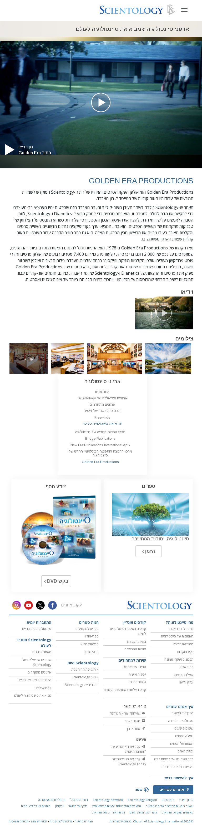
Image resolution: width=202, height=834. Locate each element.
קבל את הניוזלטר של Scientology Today (129, 761)
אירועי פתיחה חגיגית (85, 669)
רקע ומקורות (185, 651)
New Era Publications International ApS (100, 445)
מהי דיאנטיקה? (183, 644)
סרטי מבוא (91, 651)
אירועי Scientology (85, 677)
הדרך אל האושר (182, 713)
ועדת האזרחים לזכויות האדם (108, 812)
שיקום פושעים (183, 728)
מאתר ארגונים (41, 652)
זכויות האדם (185, 751)
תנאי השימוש (39, 821)
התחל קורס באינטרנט (51, 800)
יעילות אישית (137, 674)
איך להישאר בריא (179, 777)
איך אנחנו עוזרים (179, 706)
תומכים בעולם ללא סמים (35, 806)
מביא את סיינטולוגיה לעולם (102, 424)
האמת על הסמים (181, 743)
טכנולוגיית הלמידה (180, 720)
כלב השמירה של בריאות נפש (173, 759)
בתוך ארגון (186, 667)
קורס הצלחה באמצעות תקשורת (125, 689)
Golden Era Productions (100, 462)
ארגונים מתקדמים (102, 404)
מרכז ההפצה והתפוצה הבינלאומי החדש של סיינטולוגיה (100, 453)
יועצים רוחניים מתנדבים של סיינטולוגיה (169, 806)
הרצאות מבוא (89, 644)
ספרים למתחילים (87, 628)
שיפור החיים (138, 682)
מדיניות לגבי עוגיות (61, 821)
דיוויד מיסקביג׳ (79, 800)
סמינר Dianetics (134, 666)
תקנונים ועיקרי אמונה (178, 659)
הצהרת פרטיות (84, 821)
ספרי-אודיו (92, 636)
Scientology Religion (142, 800)
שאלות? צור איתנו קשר (125, 713)
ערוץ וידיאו (186, 682)
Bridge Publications (100, 438)
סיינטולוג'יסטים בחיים (36, 628)
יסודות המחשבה (135, 649)
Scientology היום (83, 662)
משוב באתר (133, 721)
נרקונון (59, 806)
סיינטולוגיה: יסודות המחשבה (160, 538)
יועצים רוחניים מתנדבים (177, 766)
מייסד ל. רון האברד (181, 628)
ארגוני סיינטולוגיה (102, 381)
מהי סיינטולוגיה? (179, 622)
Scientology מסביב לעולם (33, 642)
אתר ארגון (102, 392)
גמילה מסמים (184, 735)
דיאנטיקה (168, 800)
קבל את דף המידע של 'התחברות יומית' (128, 749)
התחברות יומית (39, 622)
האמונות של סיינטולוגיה (177, 636)
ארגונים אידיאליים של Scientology (102, 398)
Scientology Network (108, 800)
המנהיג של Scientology (82, 684)
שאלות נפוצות (183, 674)
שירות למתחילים (132, 660)
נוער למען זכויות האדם (143, 812)
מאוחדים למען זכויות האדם (177, 812)
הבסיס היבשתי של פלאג (102, 411)
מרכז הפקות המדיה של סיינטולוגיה (100, 432)
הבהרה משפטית (18, 821)
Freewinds (102, 417)
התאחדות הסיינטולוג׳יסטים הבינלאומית (116, 806)
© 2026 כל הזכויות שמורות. (151, 821)
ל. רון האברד (185, 800)
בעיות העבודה (136, 641)
